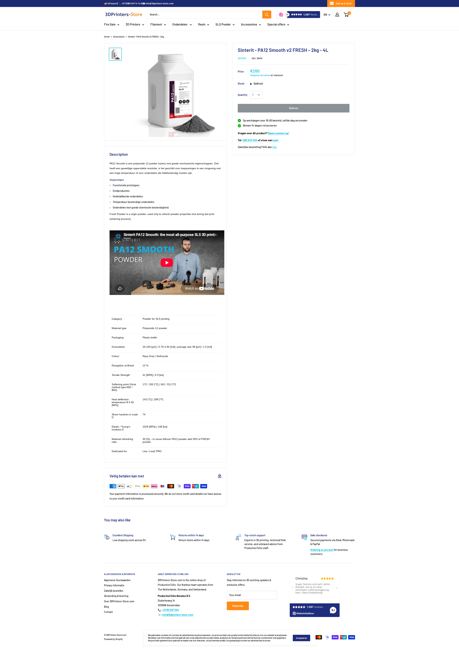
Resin (201, 24)
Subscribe (237, 605)
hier (274, 147)
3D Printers (133, 24)
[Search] (266, 14)
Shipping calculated (260, 75)
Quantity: (243, 94)
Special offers (276, 24)
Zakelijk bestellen (113, 590)
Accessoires (249, 24)
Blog (106, 606)
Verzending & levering (116, 595)
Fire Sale (109, 24)
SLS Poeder (223, 24)
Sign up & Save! (344, 3)
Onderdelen (180, 24)
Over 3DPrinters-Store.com (119, 601)
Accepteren (301, 638)
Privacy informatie (114, 585)
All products (118, 36)
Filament (156, 24)
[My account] (337, 15)
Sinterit (242, 58)
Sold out (293, 108)
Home (107, 36)
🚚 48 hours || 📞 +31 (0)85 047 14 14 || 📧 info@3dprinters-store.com (139, 3)
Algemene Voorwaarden (117, 580)
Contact (108, 611)
